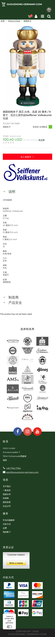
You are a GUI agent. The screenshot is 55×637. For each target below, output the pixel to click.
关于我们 (7, 486)
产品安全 (15, 303)
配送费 (42, 140)
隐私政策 (7, 502)
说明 (11, 192)
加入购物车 (26, 157)
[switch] (9, 626)
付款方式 (7, 524)
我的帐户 (7, 532)
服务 (5, 513)
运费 (5, 528)
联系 (5, 441)
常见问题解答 (9, 520)
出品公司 (7, 506)
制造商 (13, 297)
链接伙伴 (7, 494)
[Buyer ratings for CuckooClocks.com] (16, 561)
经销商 (6, 498)
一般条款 (7, 490)
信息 (5, 479)
